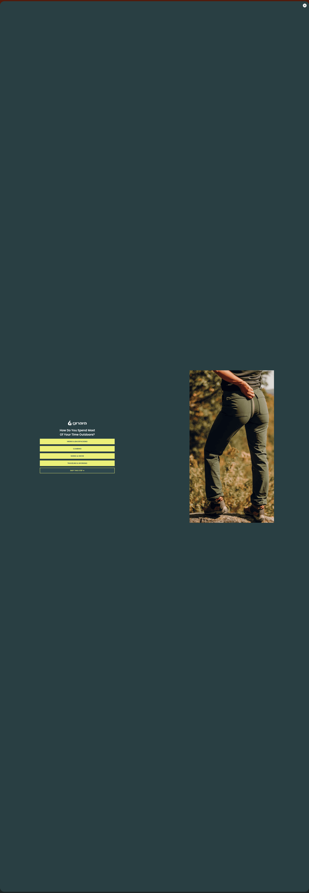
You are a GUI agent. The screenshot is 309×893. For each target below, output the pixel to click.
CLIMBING (77, 449)
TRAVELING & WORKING (77, 463)
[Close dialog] (305, 5)
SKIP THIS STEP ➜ (77, 470)
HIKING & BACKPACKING (77, 441)
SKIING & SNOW (77, 456)
